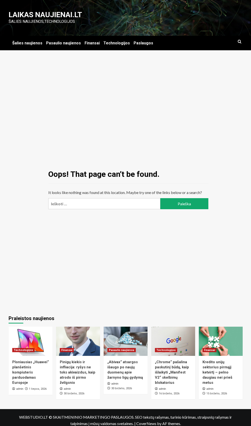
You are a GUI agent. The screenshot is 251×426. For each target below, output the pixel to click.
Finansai (92, 43)
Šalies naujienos (27, 43)
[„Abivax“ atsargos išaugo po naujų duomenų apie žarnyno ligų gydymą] (126, 341)
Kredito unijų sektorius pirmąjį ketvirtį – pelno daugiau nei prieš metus (217, 372)
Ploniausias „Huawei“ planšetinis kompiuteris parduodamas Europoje (30, 372)
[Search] (240, 42)
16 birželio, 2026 (169, 393)
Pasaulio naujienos (63, 43)
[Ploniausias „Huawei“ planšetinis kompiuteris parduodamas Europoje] (30, 341)
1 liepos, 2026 (38, 388)
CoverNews (146, 423)
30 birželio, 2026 (74, 393)
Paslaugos (143, 43)
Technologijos (116, 43)
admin (19, 388)
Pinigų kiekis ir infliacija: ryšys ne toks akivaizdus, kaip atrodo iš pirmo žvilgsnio (77, 372)
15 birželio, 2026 (216, 393)
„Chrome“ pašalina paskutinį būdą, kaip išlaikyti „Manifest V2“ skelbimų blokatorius (172, 372)
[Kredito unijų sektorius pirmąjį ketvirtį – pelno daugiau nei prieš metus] (221, 341)
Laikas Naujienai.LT (45, 14)
